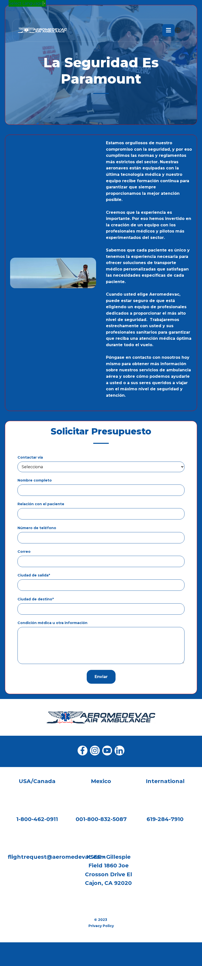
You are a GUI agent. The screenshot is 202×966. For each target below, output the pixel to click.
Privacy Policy (101, 926)
